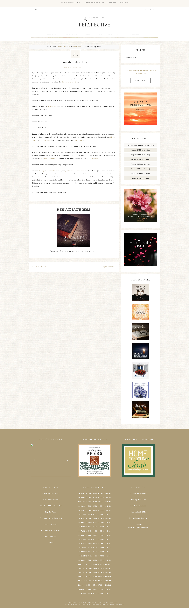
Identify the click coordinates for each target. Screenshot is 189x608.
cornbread (52, 106)
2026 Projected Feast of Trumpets (140, 145)
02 (87, 494)
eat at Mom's (67, 68)
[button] (51, 460)
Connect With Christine (50, 530)
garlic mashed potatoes (74, 171)
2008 (80, 568)
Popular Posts (50, 512)
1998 (80, 593)
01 (84, 494)
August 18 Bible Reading (140, 173)
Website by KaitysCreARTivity (109, 602)
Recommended (50, 536)
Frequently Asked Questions (51, 518)
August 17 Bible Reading (140, 178)
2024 (80, 502)
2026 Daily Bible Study (50, 494)
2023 (80, 506)
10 (106, 498)
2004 (80, 585)
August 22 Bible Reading (140, 155)
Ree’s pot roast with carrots (50, 171)
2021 (80, 514)
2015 (80, 539)
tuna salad (47, 140)
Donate (51, 543)
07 (99, 494)
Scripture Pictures (50, 500)
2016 (80, 535)
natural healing (78, 68)
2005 (80, 581)
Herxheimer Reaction (70, 82)
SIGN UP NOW (140, 80)
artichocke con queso (48, 158)
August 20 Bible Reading (140, 164)
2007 (80, 573)
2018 (80, 527)
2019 (80, 523)
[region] (50, 460)
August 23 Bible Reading (140, 150)
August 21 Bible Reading (140, 159)
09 (103, 498)
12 (110, 498)
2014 (80, 543)
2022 (80, 510)
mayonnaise (78, 140)
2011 (80, 556)
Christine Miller (89, 602)
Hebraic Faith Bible (138, 512)
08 (101, 494)
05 (94, 494)
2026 (80, 494)
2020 (80, 519)
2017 (80, 531)
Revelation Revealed (138, 506)
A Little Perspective (94, 22)
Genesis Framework (100, 604)
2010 (80, 560)
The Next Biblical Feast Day (51, 506)
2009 (80, 564)
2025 (80, 498)
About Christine (51, 524)
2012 (80, 552)
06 (96, 494)
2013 (80, 548)
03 (89, 494)
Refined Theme (84, 604)
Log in (121, 604)
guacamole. (94, 158)
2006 (80, 577)
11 (108, 498)
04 (91, 494)
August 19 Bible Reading (140, 169)
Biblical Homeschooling (138, 518)
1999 (80, 589)
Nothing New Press (138, 500)
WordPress (114, 604)
